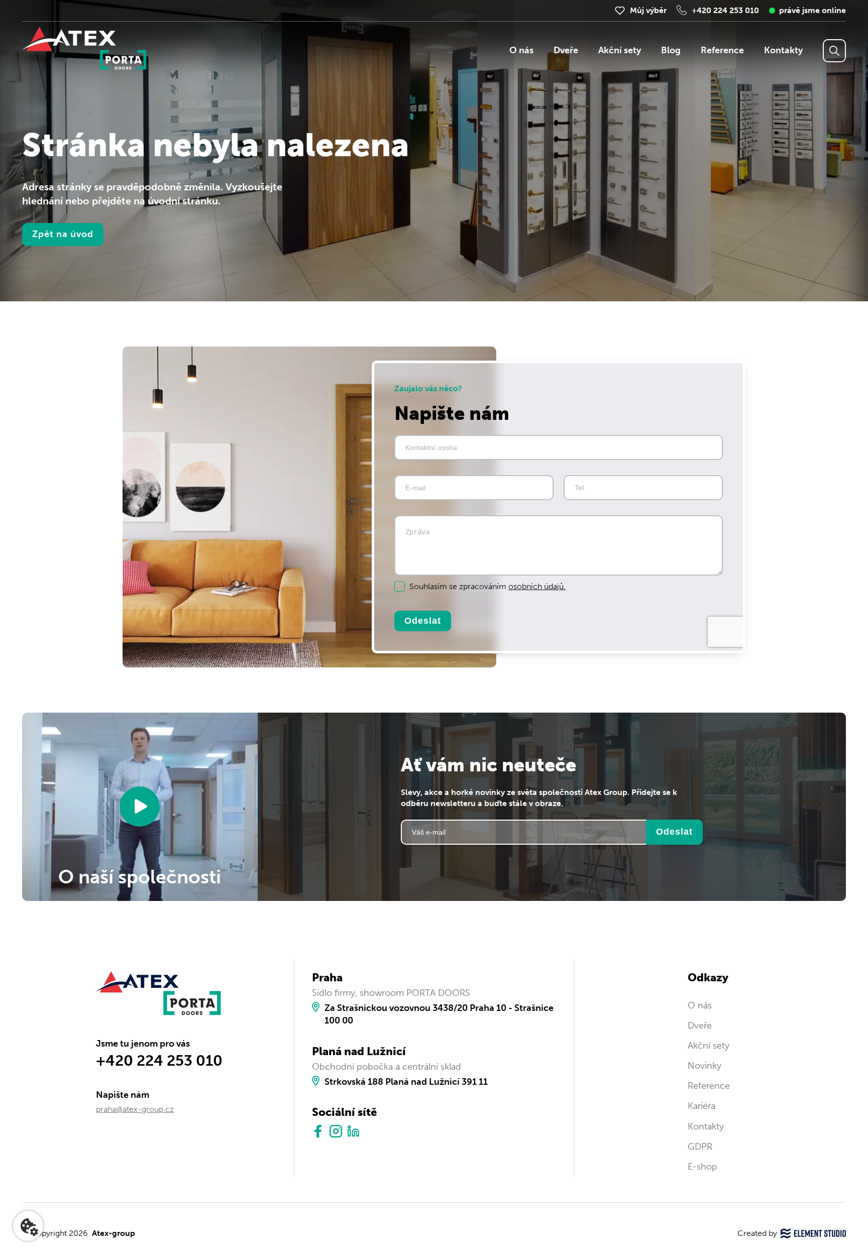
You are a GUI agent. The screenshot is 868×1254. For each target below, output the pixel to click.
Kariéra (701, 1105)
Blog (671, 50)
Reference (722, 50)
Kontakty (783, 50)
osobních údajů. (537, 586)
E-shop (702, 1166)
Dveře (566, 50)
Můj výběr (648, 10)
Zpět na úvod (62, 234)
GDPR (700, 1146)
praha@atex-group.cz (135, 1109)
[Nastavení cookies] (28, 1226)
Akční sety (619, 50)
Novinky (704, 1065)
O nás (521, 50)
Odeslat (422, 620)
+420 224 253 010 (725, 10)
